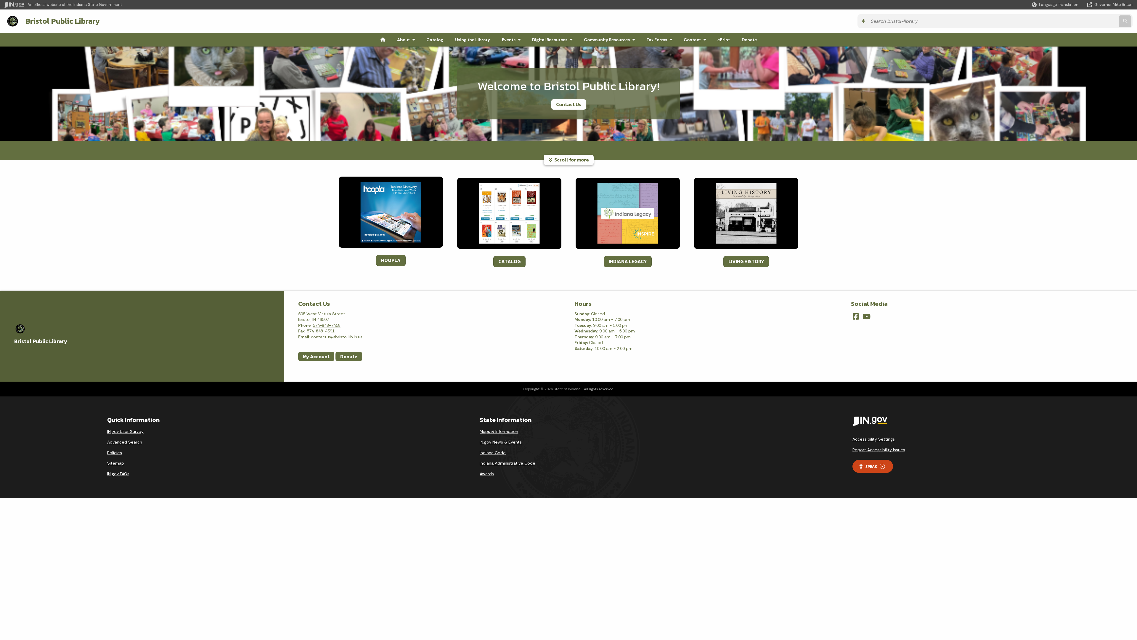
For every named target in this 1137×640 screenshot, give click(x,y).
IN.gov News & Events (501, 442)
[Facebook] (856, 316)
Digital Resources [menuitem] (554, 39)
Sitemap (115, 463)
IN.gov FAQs (118, 473)
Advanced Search (124, 442)
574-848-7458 (327, 325)
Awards (487, 473)
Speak (871, 466)
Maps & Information (499, 431)
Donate (348, 356)
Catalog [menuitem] (434, 39)
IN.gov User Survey (125, 431)
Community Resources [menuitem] (611, 39)
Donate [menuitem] (749, 39)
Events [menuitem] (513, 39)
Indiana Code (493, 452)
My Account (316, 356)
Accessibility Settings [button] (873, 439)
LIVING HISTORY (746, 261)
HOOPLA (391, 260)
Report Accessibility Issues (878, 449)
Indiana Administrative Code (507, 463)
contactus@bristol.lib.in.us (336, 337)
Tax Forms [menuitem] (660, 39)
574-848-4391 (321, 331)
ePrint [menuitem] (723, 39)
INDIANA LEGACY (628, 261)
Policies (114, 452)
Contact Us (568, 104)
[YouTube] (867, 316)
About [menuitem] (407, 39)
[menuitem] (383, 39)
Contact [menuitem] (696, 39)
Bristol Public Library (62, 21)
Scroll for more (571, 159)
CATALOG (509, 261)
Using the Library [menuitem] (472, 39)
